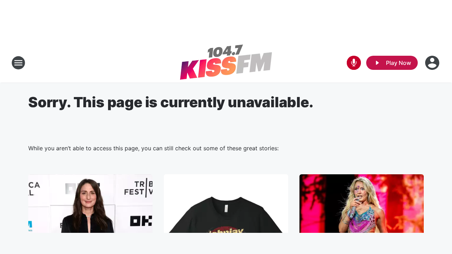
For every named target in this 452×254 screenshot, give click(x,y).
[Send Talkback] (354, 63)
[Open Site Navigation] (18, 63)
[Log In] (433, 63)
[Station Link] (226, 62)
